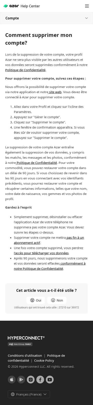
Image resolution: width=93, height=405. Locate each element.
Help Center (30, 6)
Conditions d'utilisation (25, 355)
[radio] (36, 300)
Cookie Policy (44, 360)
